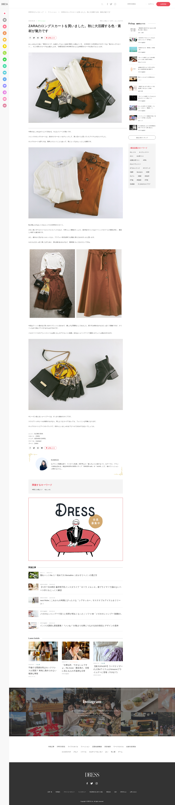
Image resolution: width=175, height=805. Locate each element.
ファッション (52, 12)
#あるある (140, 172)
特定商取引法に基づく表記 (96, 792)
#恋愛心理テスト (135, 160)
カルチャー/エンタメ (96, 752)
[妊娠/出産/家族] (4, 59)
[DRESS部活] (4, 20)
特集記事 (51, 746)
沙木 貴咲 (141, 32)
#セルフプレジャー (135, 164)
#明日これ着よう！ (37, 489)
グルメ (75, 752)
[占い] (4, 92)
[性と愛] (4, 99)
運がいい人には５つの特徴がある (146, 77)
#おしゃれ (47, 489)
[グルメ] (4, 72)
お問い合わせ (133, 792)
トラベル (83, 752)
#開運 (139, 176)
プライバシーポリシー (69, 792)
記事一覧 (50, 792)
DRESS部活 (132, 4)
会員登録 (163, 4)
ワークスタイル (118, 746)
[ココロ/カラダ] (4, 66)
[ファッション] (4, 33)
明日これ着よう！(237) (106, 21)
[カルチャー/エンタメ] (4, 85)
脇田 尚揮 (140, 91)
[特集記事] (4, 13)
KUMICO (55, 460)
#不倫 (131, 180)
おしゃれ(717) (119, 21)
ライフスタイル (74, 662)
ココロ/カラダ (66, 752)
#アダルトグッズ (135, 168)
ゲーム (120, 752)
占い (106, 752)
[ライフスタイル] (4, 26)
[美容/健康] (4, 46)
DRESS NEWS (43, 584)
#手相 (146, 180)
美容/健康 (107, 746)
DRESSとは (123, 792)
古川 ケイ (42, 572)
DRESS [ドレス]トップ (35, 12)
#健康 (131, 172)
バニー (139, 80)
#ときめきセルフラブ (144, 184)
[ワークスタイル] (4, 53)
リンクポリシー (82, 792)
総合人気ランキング (142, 137)
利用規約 (58, 792)
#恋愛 (147, 172)
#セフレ (132, 176)
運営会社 (108, 792)
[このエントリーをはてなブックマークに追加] (37, 37)
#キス (131, 156)
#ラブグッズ (146, 168)
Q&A (115, 792)
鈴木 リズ (140, 120)
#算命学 (147, 176)
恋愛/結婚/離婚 (97, 746)
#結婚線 (132, 184)
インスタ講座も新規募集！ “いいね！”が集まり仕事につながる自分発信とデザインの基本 (79, 626)
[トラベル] (4, 79)
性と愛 (38, 664)
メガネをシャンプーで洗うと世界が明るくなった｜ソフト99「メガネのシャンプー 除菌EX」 (81, 614)
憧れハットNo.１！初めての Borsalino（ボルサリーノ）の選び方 (68, 575)
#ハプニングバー (144, 152)
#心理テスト (140, 156)
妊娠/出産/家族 (131, 746)
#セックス (133, 152)
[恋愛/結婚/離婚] (4, 39)
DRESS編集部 (43, 611)
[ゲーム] (4, 105)
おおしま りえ (31, 676)
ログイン (151, 4)
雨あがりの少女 (142, 62)
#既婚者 (139, 180)
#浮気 (144, 160)
